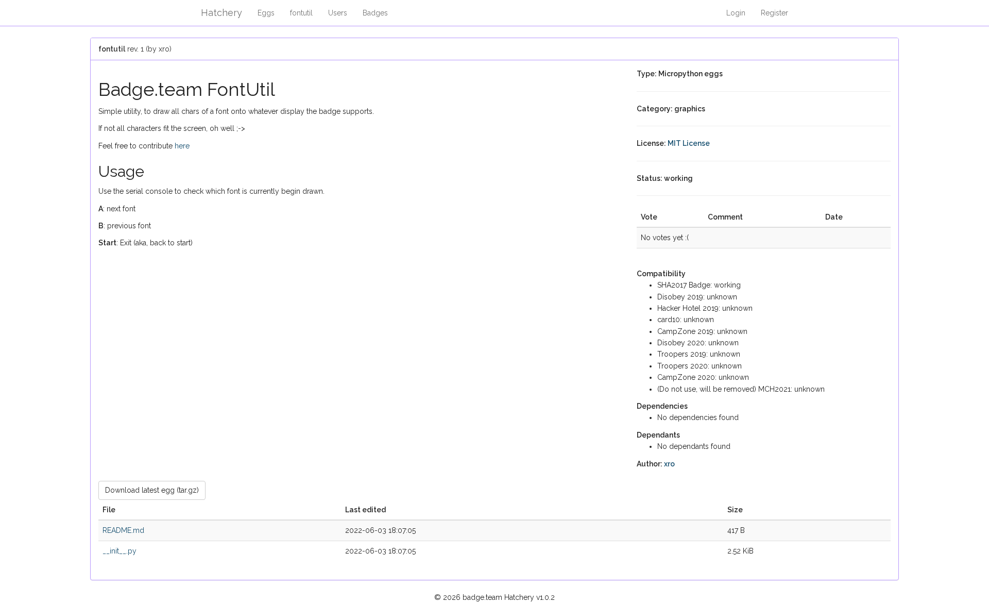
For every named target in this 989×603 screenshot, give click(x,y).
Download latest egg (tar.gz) (152, 490)
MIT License (689, 143)
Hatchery (221, 12)
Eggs (266, 13)
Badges (375, 13)
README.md (123, 530)
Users (337, 13)
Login (735, 13)
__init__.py (120, 551)
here (182, 146)
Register (774, 13)
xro (669, 464)
